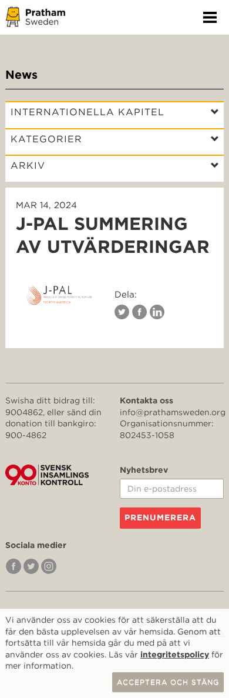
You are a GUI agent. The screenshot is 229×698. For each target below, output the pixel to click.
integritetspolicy (174, 654)
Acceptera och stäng (168, 681)
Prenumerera (160, 517)
